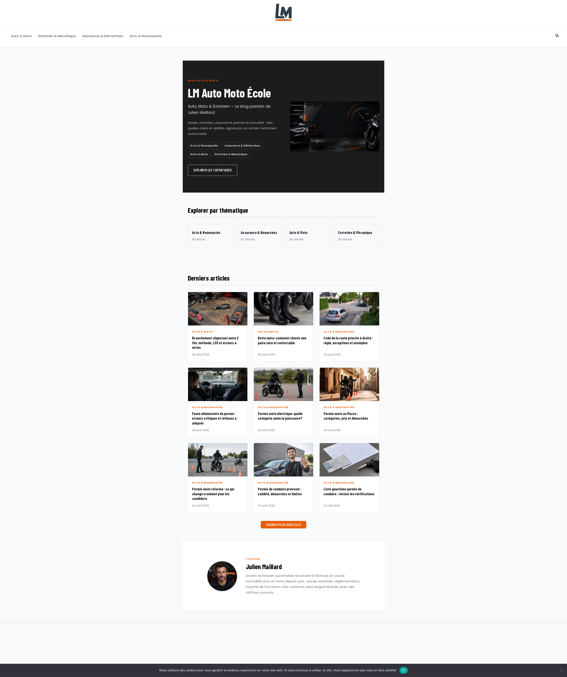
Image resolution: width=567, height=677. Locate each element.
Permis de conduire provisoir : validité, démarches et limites (280, 491)
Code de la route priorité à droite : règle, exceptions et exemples (348, 340)
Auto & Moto (21, 36)
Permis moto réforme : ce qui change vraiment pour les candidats (213, 494)
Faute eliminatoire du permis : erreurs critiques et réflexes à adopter (214, 418)
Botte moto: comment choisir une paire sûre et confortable (282, 340)
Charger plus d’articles (283, 525)
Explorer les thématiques (213, 170)
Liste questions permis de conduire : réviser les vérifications (349, 491)
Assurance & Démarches (102, 36)
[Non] (561, 670)
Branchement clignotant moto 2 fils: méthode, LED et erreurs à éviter (215, 343)
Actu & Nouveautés (146, 36)
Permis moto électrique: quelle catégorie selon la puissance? (280, 416)
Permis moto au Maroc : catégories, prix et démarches (346, 416)
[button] (557, 36)
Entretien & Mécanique (57, 36)
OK (404, 670)
